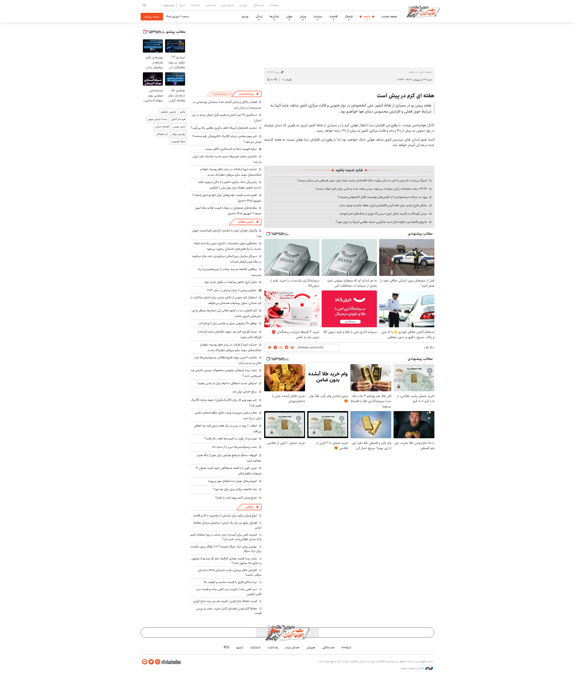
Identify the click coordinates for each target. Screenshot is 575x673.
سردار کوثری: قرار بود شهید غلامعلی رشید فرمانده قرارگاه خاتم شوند (229, 334)
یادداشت (211, 5)
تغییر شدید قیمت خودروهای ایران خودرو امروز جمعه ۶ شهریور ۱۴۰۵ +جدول (226, 198)
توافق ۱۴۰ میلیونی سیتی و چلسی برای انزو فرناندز (227, 323)
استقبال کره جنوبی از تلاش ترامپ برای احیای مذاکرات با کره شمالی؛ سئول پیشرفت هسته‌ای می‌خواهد (226, 300)
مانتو (182, 112)
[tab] (248, 94)
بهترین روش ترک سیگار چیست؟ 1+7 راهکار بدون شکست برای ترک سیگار (225, 548)
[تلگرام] (144, 662)
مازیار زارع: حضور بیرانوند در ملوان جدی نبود (230, 281)
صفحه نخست (389, 16)
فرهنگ (349, 16)
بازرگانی (249, 507)
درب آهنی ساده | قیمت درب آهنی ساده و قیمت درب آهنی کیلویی (228, 591)
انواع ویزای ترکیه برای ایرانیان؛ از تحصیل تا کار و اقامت (225, 515)
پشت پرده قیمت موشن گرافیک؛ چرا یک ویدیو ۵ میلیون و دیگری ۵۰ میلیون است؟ (226, 560)
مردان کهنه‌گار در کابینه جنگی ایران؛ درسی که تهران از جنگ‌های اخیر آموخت (383, 213)
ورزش (303, 16)
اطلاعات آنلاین (423, 11)
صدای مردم (227, 5)
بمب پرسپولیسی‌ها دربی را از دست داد (234, 446)
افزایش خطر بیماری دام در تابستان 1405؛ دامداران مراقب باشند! (229, 572)
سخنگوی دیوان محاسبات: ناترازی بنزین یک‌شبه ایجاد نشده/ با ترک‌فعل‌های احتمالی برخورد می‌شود (227, 246)
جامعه (367, 16)
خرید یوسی (179, 126)
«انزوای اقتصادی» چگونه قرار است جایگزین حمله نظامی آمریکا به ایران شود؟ (381, 221)
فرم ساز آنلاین (178, 119)
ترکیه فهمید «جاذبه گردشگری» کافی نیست (231, 148)
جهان (289, 16)
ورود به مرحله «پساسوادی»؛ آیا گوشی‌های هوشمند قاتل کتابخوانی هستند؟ (382, 197)
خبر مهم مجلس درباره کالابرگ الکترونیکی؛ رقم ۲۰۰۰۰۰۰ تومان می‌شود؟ (226, 139)
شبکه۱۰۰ (274, 5)
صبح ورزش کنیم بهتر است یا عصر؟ (236, 497)
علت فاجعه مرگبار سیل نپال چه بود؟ (235, 489)
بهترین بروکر (178, 134)
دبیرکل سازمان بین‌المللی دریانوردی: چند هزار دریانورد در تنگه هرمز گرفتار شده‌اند (226, 259)
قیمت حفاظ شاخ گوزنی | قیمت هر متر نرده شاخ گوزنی (225, 601)
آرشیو (182, 5)
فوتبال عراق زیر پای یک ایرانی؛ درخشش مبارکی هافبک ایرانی (227, 525)
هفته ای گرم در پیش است (405, 95)
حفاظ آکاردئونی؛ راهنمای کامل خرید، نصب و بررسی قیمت (228, 610)
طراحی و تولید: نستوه (413, 668)
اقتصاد (333, 16)
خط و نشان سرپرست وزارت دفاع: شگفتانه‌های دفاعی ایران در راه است (228, 415)
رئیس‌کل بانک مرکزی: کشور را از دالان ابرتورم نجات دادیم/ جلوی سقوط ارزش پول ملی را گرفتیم (229, 184)
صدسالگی (258, 5)
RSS (226, 647)
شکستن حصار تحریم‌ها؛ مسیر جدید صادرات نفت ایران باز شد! (226, 159)
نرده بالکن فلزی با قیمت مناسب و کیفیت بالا (230, 582)
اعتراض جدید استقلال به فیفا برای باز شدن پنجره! (227, 383)
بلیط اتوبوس (178, 141)
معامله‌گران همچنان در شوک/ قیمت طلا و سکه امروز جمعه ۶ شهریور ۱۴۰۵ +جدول (228, 210)
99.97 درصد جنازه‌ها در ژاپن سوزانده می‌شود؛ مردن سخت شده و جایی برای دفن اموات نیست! (371, 188)
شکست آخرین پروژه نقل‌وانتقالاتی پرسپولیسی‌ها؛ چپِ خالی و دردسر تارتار (227, 360)
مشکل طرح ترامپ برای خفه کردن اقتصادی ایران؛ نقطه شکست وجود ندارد (383, 205)
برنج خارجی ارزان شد (244, 391)
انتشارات (195, 5)
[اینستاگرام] (157, 662)
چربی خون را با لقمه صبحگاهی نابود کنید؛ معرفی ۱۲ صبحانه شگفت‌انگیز (228, 470)
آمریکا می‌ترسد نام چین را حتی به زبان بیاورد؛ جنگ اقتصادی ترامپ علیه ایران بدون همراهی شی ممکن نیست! (362, 180)
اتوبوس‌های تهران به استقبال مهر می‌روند (232, 480)
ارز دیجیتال (162, 134)
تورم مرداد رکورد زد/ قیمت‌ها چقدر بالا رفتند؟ (230, 438)
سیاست (317, 16)
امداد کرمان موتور (157, 119)
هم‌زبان (243, 5)
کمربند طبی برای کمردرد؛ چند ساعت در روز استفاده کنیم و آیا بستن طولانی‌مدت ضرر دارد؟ (225, 537)
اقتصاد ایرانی (162, 126)
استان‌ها (274, 16)
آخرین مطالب (246, 222)
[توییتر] (151, 662)
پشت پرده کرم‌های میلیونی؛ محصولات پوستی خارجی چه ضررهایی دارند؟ (226, 373)
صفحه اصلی (425, 72)
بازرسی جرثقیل (168, 112)
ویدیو (245, 16)
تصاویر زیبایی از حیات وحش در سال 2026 (232, 290)
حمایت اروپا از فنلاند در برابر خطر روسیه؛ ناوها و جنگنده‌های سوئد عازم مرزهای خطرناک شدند (230, 172)
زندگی (259, 16)
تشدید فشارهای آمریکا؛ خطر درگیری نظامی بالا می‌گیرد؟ (224, 127)
